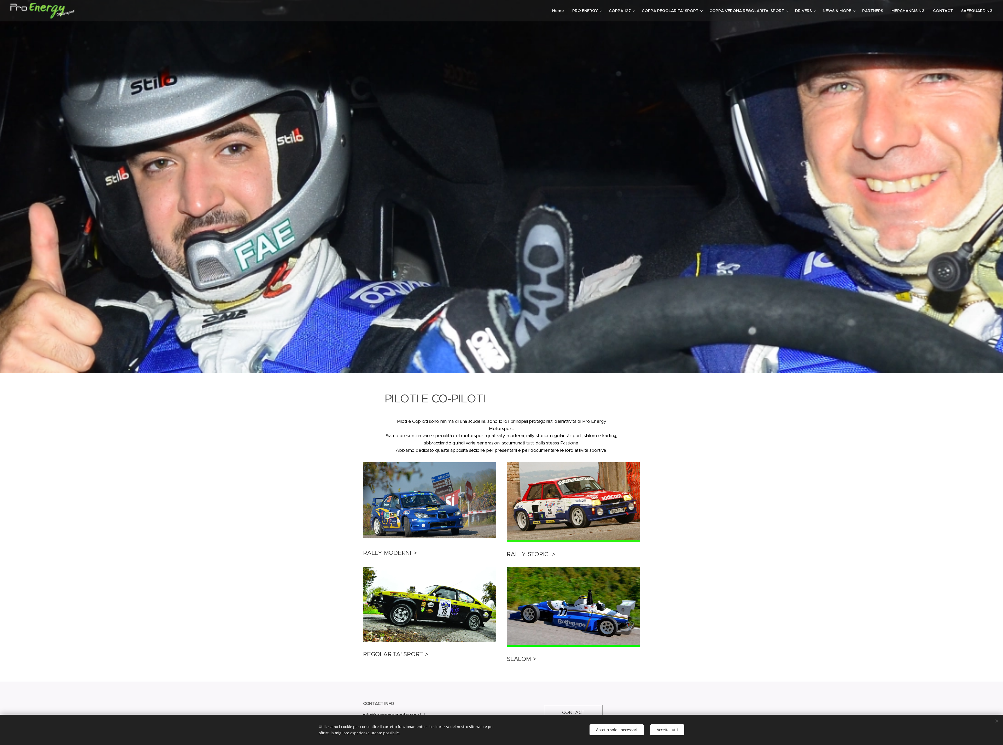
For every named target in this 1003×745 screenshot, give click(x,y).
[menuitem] (559, 10)
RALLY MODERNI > (390, 552)
